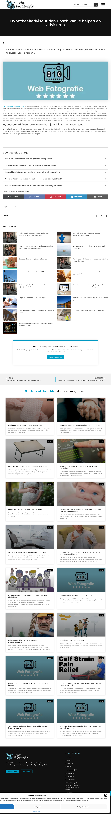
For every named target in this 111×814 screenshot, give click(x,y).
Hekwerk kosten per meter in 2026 (31, 272)
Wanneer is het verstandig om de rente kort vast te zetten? (55, 165)
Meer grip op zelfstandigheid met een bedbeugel (27, 466)
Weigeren (37, 807)
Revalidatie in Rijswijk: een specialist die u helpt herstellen (78, 467)
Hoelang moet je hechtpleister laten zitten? (25, 425)
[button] (105, 795)
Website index (69, 780)
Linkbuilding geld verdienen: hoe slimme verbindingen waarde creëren (72, 786)
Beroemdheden (70, 773)
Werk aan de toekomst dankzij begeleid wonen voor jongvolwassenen (29, 727)
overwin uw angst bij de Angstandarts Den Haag (27, 552)
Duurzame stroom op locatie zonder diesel (88, 310)
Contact (68, 766)
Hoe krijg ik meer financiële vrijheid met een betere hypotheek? (55, 186)
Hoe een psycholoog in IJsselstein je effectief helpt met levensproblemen (80, 553)
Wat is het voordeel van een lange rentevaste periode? (55, 159)
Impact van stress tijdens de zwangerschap (25, 509)
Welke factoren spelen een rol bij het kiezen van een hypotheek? (55, 179)
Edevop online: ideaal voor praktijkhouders (76, 595)
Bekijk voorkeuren (84, 807)
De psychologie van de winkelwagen (32, 298)
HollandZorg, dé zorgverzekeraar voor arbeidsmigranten (23, 641)
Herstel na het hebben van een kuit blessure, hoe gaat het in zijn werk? (81, 684)
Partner (67, 763)
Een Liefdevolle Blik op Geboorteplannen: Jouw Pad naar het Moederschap (80, 510)
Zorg (4, 43)
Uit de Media (69, 776)
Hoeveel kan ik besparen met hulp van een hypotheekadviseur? (55, 172)
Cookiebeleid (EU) (71, 770)
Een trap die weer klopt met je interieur (33, 259)
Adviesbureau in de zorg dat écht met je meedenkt (80, 425)
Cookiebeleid (36, 811)
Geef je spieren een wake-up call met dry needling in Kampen (29, 684)
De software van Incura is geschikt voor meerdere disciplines (27, 596)
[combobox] (83, 5)
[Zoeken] (96, 5)
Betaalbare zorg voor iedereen (72, 640)
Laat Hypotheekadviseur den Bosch (14, 106)
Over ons (68, 757)
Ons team (68, 760)
